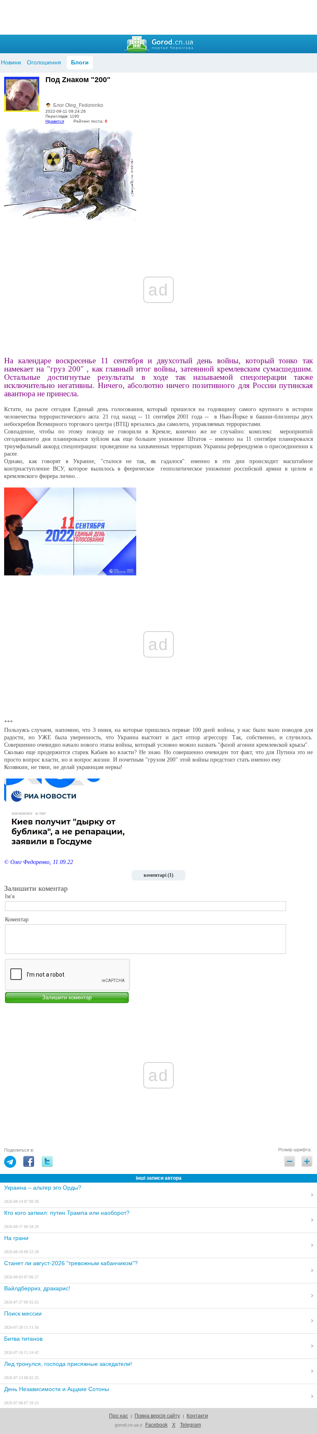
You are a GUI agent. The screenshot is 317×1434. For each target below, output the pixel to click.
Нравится (54, 121)
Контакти (197, 1416)
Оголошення (44, 62)
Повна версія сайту (157, 1416)
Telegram (190, 1425)
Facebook (156, 1425)
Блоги (80, 62)
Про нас (118, 1416)
